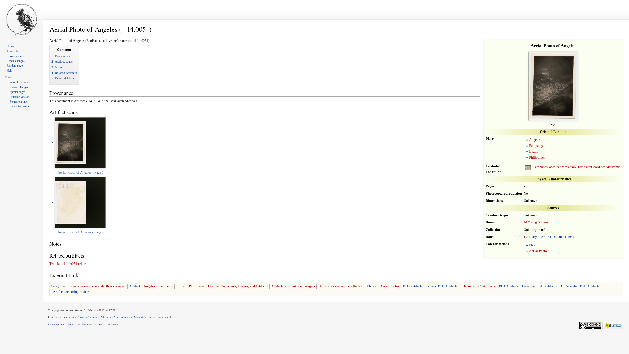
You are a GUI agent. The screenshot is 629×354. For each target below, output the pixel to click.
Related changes (19, 87)
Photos (371, 286)
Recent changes (16, 61)
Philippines (537, 157)
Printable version (19, 97)
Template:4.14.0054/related (68, 264)
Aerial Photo (538, 251)
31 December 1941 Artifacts (579, 286)
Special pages (17, 92)
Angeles (534, 140)
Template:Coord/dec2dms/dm (553, 167)
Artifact (134, 286)
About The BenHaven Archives (85, 324)
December (559, 237)
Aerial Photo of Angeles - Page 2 (81, 232)
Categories (58, 286)
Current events (15, 56)
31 (549, 237)
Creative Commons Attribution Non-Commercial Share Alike (112, 316)
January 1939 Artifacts (441, 286)
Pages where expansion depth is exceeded (97, 286)
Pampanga (536, 146)
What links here (19, 82)
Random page (15, 65)
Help (9, 70)
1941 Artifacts (508, 286)
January (531, 237)
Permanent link (18, 101)
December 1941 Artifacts (539, 286)
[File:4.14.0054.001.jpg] (70, 202)
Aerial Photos (389, 286)
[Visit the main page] (21, 19)
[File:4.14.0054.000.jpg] (70, 142)
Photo (533, 245)
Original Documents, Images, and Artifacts (238, 286)
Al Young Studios (536, 222)
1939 (541, 237)
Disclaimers (111, 324)
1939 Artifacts (412, 286)
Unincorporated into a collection (340, 286)
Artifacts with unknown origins (293, 286)
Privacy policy (56, 324)
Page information (19, 106)
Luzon (533, 151)
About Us (12, 51)
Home (10, 46)
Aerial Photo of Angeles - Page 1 (81, 172)
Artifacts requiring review (71, 292)
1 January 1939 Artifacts (478, 286)
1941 (570, 237)
